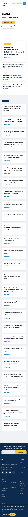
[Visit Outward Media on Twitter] (6, 472)
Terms (21, 472)
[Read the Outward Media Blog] (13, 472)
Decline (5, 514)
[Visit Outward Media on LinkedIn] (10, 472)
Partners (12, 484)
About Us (22, 465)
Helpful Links (13, 487)
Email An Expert (8, 22)
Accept (12, 514)
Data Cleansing (4, 499)
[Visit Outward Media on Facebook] (2, 472)
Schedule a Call (8, 26)
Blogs (12, 479)
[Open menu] (24, 3)
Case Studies (14, 482)
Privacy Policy (23, 470)
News (21, 462)
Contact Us (22, 467)
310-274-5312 (17, 4)
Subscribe (20, 452)
